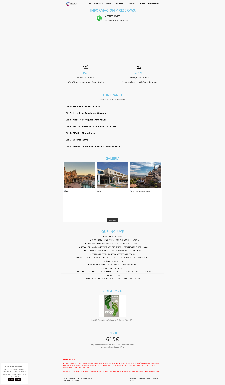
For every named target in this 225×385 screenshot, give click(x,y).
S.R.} (77, 380)
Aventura (108, 4)
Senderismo (119, 4)
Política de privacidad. (145, 378)
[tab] (112, 106)
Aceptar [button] (11, 379)
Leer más (16, 377)
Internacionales (153, 4)
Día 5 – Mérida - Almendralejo (81, 133)
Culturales (141, 4)
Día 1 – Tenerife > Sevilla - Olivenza (83, 106)
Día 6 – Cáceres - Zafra (77, 139)
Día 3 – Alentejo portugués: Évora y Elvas (86, 119)
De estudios (131, 4)
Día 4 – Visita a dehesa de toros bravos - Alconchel (91, 126)
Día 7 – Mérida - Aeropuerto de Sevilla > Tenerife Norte (93, 146)
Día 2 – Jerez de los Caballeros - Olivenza (86, 113)
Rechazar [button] (18, 379)
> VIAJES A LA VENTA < (95, 4)
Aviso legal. (134, 378)
